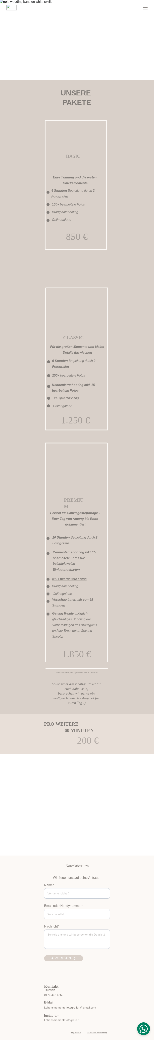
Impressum (76, 1033)
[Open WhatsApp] (143, 1028)
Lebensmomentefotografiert (61, 1020)
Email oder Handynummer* (63, 905)
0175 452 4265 (53, 994)
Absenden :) (63, 958)
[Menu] (145, 7)
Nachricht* (51, 926)
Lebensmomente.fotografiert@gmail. (67, 1007)
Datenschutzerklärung (97, 1033)
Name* (49, 885)
